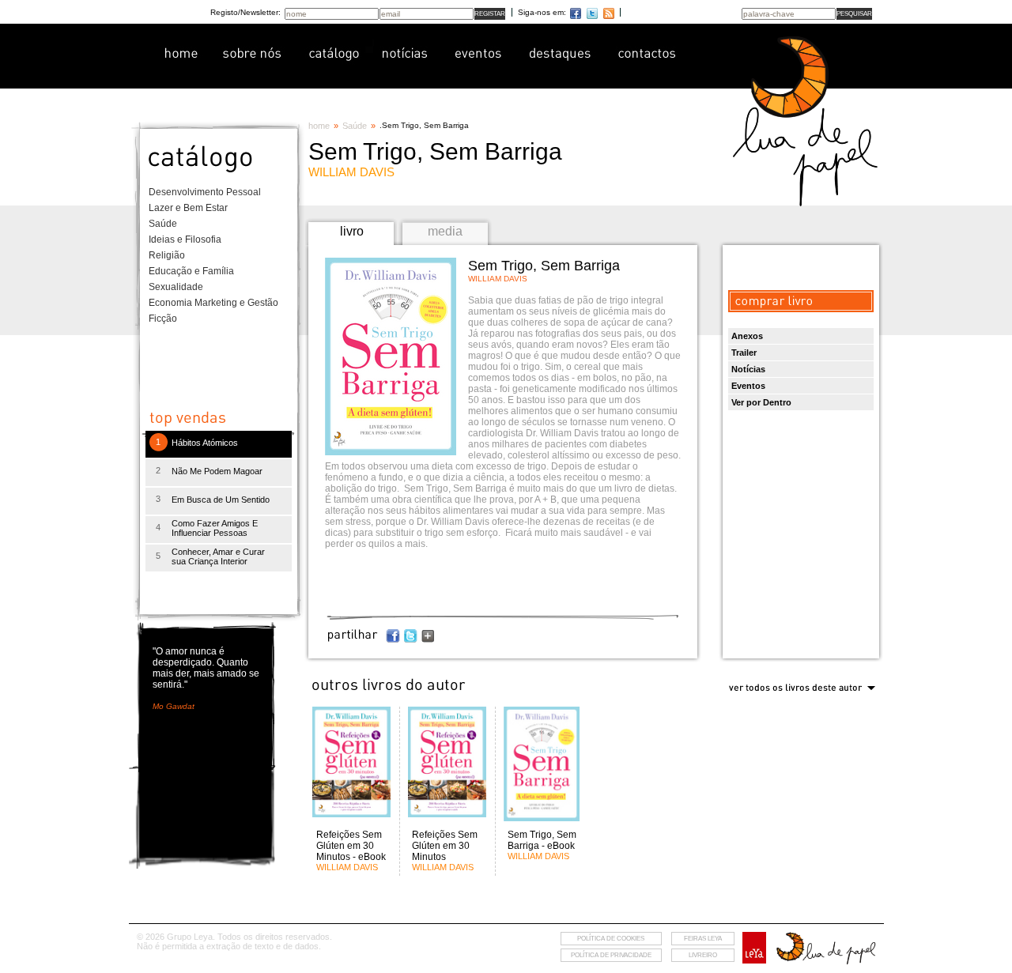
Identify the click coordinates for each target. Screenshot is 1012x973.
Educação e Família (191, 271)
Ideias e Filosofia (185, 239)
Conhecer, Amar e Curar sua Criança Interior (218, 556)
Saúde (163, 223)
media (445, 231)
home (319, 125)
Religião (167, 255)
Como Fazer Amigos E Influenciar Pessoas (215, 528)
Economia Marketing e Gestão (213, 302)
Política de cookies (610, 938)
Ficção (163, 318)
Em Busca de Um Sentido (221, 499)
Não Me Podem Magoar (217, 471)
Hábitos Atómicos (205, 442)
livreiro (703, 955)
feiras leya (703, 938)
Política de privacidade (611, 955)
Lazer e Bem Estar (188, 207)
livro (352, 231)
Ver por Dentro (761, 402)
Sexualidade (176, 286)
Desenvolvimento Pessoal (205, 192)
